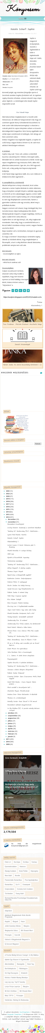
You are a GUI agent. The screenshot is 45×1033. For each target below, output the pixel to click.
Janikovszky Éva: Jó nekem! (17, 620)
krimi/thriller (23, 871)
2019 (8, 499)
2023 (8, 491)
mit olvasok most (27, 930)
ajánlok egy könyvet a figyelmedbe (17, 960)
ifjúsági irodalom (10, 871)
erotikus (26, 862)
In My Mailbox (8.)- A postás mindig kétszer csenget (23, 709)
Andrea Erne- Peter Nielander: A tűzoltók (22, 694)
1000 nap (10, 554)
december (12, 519)
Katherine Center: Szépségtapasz (19, 578)
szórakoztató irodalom (25, 889)
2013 (8, 514)
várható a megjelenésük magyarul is (17, 939)
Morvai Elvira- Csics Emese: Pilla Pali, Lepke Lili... (23, 632)
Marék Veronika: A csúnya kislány (19, 550)
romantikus (9, 884)
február (11, 734)
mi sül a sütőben (11, 991)
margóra (26, 926)
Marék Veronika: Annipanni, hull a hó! (20, 613)
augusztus (12, 718)
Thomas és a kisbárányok (16, 698)
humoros (23, 866)
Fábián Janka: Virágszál (15, 673)
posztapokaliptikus (31, 880)
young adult (20, 893)
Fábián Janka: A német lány (17, 592)
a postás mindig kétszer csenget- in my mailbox (22, 955)
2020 (8, 496)
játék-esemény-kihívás (13, 926)
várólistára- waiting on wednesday (17, 1000)
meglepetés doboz (11, 930)
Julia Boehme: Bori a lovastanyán (19, 652)
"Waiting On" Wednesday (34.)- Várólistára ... (23, 531)
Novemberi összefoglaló (15, 524)
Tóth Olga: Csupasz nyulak (16, 596)
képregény (34, 871)
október (11, 713)
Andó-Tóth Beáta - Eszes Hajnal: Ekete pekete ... (21, 683)
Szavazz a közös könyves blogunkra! (20, 669)
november (12, 522)
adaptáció (8, 911)
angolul (7, 921)
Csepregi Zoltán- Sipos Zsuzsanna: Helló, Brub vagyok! (24, 677)
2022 (8, 494)
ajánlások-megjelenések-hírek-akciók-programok (18, 916)
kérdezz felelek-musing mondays (16, 978)
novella (17, 875)
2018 (8, 501)
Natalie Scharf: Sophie (15, 538)
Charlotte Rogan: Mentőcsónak (18, 691)
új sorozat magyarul (12, 944)
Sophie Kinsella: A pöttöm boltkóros (20, 662)
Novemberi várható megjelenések (19, 705)
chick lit (8, 862)
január (10, 736)
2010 (8, 742)
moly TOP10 (9, 995)
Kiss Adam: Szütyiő (14, 599)
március (11, 731)
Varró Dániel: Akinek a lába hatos (19, 627)
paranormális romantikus (13, 880)
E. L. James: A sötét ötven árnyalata (20, 655)
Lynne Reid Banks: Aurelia (16, 535)
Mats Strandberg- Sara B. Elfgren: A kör (21, 640)
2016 (8, 507)
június (10, 723)
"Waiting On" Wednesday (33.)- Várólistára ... (23, 564)
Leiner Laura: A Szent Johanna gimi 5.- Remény (21, 546)
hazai (23, 921)
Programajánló (12, 659)
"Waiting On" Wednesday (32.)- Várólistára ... (23, 636)
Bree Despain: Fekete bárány (17, 603)
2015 (8, 509)
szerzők (17, 935)
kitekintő (24, 973)
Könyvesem (22, 9)
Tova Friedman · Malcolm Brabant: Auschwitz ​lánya (22, 324)
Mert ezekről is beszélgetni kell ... (19, 687)
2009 (8, 744)
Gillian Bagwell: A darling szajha (19, 568)
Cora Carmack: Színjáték (16, 758)
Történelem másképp (14, 561)
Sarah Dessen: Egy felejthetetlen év (20, 589)
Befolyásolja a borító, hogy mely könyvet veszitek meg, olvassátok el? (21, 786)
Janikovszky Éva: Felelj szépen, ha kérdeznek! (24, 624)
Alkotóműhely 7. (13, 541)
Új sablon (9, 797)
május (10, 726)
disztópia (17, 862)
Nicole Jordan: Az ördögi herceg (18, 585)
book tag (30, 964)
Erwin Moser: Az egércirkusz (17, 649)
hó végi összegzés (11, 973)
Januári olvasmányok (22, 344)
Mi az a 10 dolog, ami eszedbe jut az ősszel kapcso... (23, 644)
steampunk (26, 884)
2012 (8, 517)
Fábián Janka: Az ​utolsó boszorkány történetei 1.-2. (22, 365)
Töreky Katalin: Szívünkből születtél (20, 617)
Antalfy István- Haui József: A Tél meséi (22, 701)
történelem (9, 893)
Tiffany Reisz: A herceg (15, 771)
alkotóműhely (9, 964)
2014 (8, 512)
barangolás (20, 964)
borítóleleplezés (10, 969)
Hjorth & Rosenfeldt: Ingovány (18, 557)
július (10, 721)
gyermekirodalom (11, 866)
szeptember (13, 716)
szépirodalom (9, 889)
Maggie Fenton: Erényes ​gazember (20, 810)
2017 (8, 504)
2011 (8, 739)
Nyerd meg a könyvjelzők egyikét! (19, 575)
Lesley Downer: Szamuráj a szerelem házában (24, 528)
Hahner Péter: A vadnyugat (17, 582)
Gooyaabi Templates (14, 1014)
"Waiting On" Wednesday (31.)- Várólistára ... (23, 666)
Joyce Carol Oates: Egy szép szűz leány (21, 610)
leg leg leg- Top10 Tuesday (15, 982)
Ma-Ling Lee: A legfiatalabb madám (20, 606)
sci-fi (18, 884)
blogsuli (15, 921)
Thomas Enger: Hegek (15, 571)
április (10, 728)
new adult (8, 875)
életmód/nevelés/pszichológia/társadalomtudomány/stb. (21, 899)
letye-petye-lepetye (12, 987)
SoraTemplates (24, 1012)
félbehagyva (23, 969)
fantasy (34, 862)
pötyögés (8, 935)
